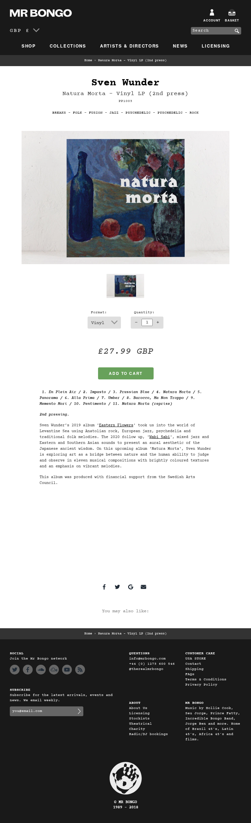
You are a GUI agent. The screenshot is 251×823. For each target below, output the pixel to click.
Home (88, 60)
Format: (99, 312)
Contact (193, 663)
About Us (138, 708)
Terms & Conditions (205, 679)
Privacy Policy (201, 684)
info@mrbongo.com (147, 658)
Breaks (59, 112)
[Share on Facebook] (104, 587)
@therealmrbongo (146, 669)
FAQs (189, 674)
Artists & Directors (129, 46)
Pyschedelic (170, 112)
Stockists (139, 718)
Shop (29, 46)
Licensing (216, 46)
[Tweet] (117, 587)
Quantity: (144, 312)
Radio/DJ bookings (148, 734)
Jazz (114, 112)
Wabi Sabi (159, 437)
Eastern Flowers (116, 425)
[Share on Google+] (130, 587)
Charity (137, 729)
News (180, 46)
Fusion (96, 112)
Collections (68, 46)
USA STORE (195, 658)
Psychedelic (138, 112)
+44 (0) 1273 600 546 (152, 663)
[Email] (143, 587)
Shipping (194, 669)
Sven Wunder (125, 83)
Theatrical (140, 723)
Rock (194, 112)
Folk (77, 112)
